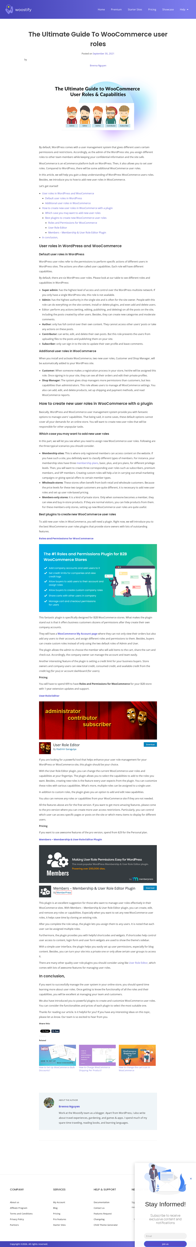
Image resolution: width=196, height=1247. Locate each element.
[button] (191, 1178)
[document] (98, 623)
